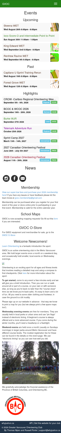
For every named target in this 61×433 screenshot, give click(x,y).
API (30, 423)
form (56, 218)
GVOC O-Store (8, 235)
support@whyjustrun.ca (49, 430)
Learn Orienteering (10, 246)
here (25, 273)
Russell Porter (31, 430)
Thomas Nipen (13, 430)
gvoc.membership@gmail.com (28, 197)
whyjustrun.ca (8, 423)
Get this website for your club (47, 423)
